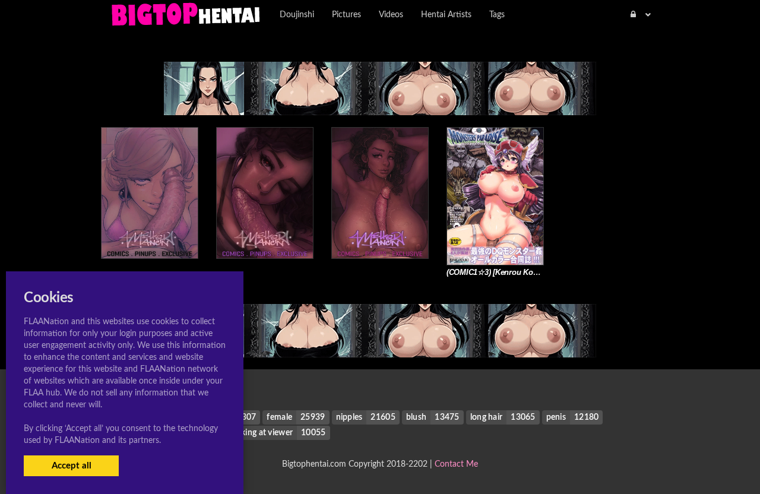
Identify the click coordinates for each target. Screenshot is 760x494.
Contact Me (456, 464)
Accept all (71, 465)
